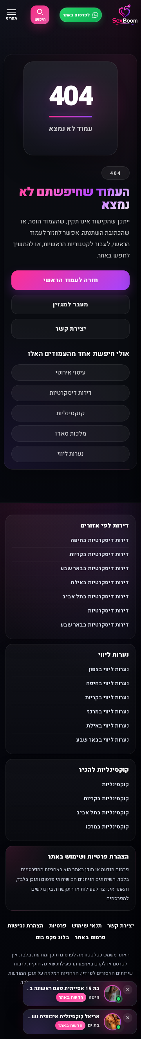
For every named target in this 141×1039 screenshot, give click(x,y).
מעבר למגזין (70, 304)
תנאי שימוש (87, 926)
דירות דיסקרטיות (71, 393)
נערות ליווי (71, 454)
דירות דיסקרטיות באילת (99, 582)
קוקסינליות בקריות (106, 798)
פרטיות (57, 926)
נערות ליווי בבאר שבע (102, 740)
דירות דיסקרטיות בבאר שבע (94, 568)
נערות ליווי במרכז (108, 712)
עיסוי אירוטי (71, 372)
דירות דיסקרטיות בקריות (99, 554)
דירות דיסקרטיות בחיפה (99, 540)
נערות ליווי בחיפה (107, 683)
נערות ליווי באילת (107, 726)
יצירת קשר (70, 328)
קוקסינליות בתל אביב (102, 813)
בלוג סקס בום (52, 937)
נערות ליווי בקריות (107, 697)
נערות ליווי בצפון (109, 669)
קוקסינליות (70, 413)
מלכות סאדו (70, 433)
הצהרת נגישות (25, 926)
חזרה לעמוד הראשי (70, 280)
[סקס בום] (125, 15)
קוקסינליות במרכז (107, 827)
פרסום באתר (90, 937)
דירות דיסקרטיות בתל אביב (95, 596)
